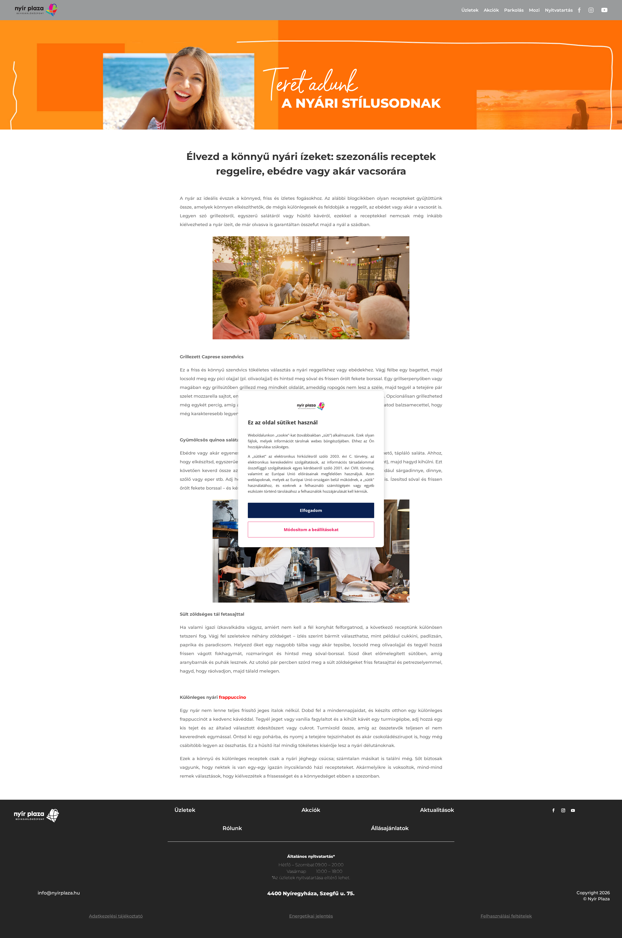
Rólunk (232, 828)
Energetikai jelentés (311, 916)
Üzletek (469, 10)
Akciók (491, 10)
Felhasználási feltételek (506, 916)
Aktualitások (437, 810)
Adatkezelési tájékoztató (116, 916)
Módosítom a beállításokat (311, 529)
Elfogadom (311, 510)
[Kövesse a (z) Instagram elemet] (563, 810)
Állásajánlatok (390, 828)
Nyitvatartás (559, 10)
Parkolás (514, 10)
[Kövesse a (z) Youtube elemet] (573, 810)
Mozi (534, 10)
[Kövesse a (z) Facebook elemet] (553, 810)
